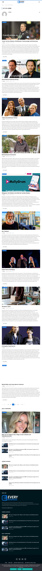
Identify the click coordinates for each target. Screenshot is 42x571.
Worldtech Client (6, 306)
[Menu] (3, 2)
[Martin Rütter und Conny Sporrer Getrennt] (21, 374)
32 (22, 404)
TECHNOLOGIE (5, 287)
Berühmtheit (5, 212)
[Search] (39, 2)
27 (15, 404)
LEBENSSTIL (4, 365)
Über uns (10, 562)
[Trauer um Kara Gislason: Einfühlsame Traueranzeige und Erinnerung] (21, 30)
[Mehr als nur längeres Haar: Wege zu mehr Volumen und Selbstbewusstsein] (21, 422)
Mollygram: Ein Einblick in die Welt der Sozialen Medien (16, 193)
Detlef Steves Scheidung (8, 269)
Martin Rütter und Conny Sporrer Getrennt (13, 384)
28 (18, 404)
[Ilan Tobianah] (21, 220)
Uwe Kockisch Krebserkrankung (10, 79)
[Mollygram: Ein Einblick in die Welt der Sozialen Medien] (21, 182)
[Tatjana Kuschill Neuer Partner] (21, 107)
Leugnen (19, 569)
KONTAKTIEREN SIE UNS (19, 562)
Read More (5, 56)
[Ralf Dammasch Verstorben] (21, 144)
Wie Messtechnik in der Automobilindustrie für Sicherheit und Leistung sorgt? (24, 443)
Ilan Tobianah (5, 231)
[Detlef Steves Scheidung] (21, 259)
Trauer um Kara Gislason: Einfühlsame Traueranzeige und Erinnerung (20, 41)
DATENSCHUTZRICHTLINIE (30, 562)
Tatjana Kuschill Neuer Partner (9, 117)
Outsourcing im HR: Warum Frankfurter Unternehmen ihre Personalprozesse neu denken (24, 455)
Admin (9, 12)
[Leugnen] (40, 567)
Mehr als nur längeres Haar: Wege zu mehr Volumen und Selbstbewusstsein (16, 435)
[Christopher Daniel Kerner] (21, 335)
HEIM (6, 562)
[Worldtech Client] (21, 296)
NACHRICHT (4, 22)
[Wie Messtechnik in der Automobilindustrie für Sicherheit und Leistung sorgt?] (5, 445)
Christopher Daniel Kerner (8, 346)
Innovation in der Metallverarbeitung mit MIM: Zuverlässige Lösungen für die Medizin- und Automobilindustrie (24, 450)
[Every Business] (21, 2)
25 (10, 404)
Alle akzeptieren (13, 569)
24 (8, 404)
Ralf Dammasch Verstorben (9, 154)
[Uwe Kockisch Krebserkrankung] (21, 69)
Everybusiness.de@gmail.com (7, 507)
